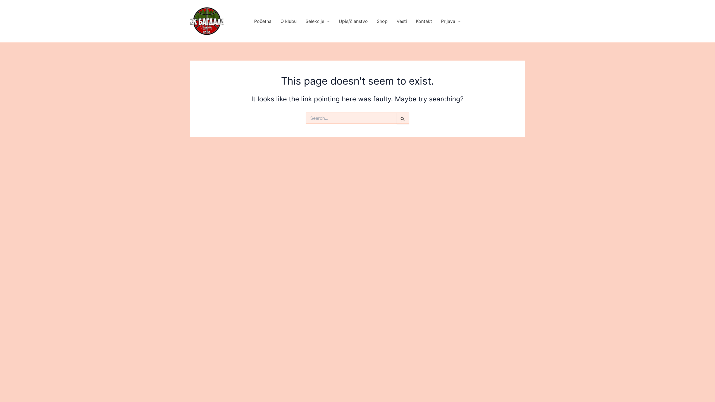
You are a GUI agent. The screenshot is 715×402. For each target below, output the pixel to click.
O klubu (288, 21)
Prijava (448, 21)
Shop (382, 21)
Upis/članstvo (353, 21)
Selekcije (315, 21)
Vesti (402, 21)
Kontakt (424, 21)
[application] (327, 21)
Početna (262, 21)
